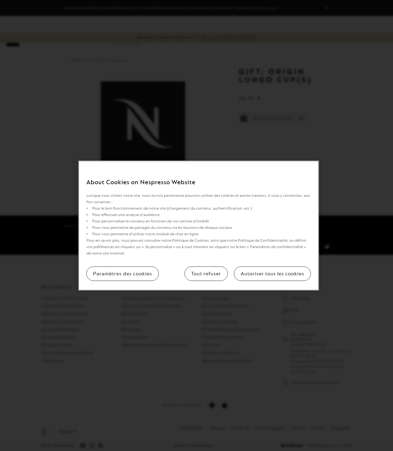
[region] (198, 225)
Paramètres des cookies (122, 274)
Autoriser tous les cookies (272, 274)
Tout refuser (206, 274)
